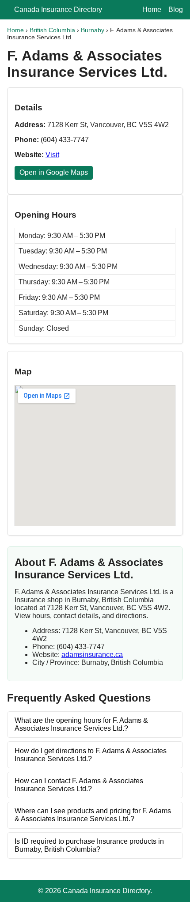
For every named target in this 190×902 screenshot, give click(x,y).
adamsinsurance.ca (92, 654)
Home (151, 9)
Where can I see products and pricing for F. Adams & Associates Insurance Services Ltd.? (93, 815)
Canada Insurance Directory (58, 9)
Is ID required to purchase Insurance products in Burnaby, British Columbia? (89, 845)
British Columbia (52, 30)
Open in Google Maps (53, 172)
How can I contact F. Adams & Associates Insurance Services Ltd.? (79, 785)
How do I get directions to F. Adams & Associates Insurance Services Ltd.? (91, 754)
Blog (175, 9)
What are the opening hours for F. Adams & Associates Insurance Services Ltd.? (81, 724)
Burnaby (92, 30)
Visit (52, 155)
